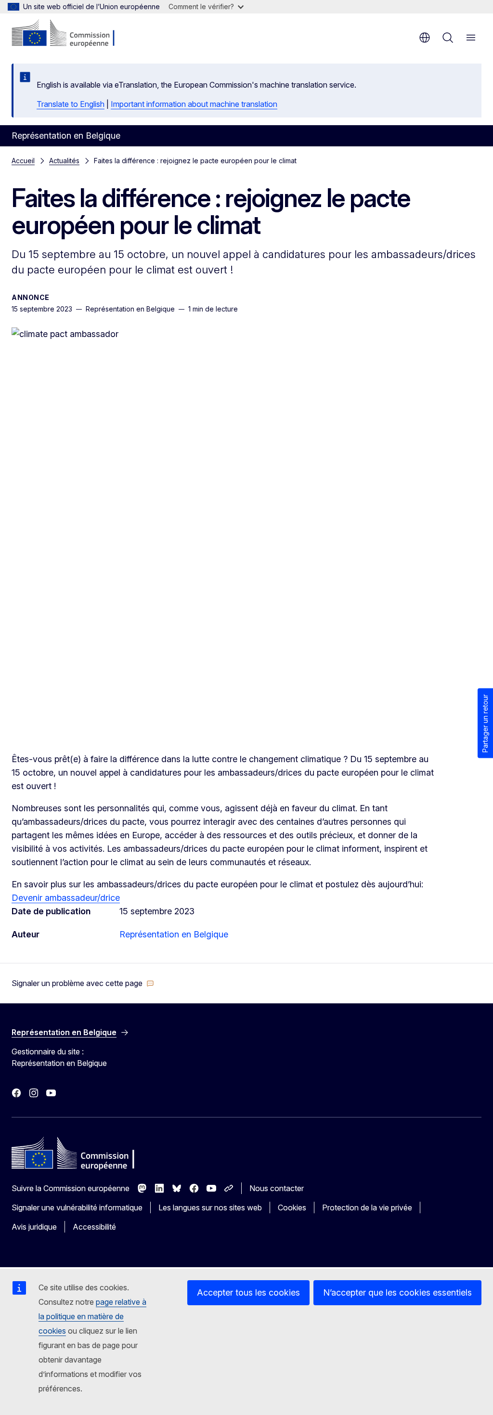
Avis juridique (34, 1227)
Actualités (64, 160)
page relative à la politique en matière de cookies (92, 1316)
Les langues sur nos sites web (210, 1207)
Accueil (23, 160)
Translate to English (70, 104)
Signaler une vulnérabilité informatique (77, 1207)
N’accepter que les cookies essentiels (397, 1292)
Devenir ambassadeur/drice (66, 898)
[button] (83, 983)
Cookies (292, 1207)
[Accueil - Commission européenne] (70, 33)
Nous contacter (276, 1188)
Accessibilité (94, 1227)
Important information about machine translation (194, 104)
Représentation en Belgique (173, 934)
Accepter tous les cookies (248, 1292)
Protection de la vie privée (367, 1207)
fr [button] (424, 37)
